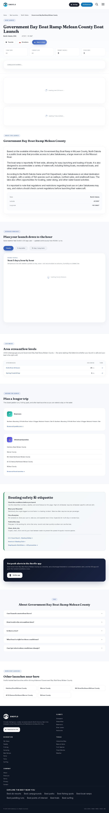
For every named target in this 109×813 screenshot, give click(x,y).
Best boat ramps (84, 793)
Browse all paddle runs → (15, 426)
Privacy (5, 781)
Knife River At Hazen (13, 368)
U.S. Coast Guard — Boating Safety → (20, 538)
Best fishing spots (65, 793)
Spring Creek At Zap (13, 373)
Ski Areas (6, 741)
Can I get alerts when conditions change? (23, 648)
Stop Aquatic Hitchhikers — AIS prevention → (23, 545)
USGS (89, 808)
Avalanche (59, 730)
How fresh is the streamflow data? (20, 622)
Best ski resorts (14, 793)
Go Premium (87, 4)
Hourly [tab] (8, 248)
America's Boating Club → (16, 541)
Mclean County (11, 466)
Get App (75, 4)
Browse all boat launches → (16, 471)
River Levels (60, 727)
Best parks (49, 793)
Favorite (9, 42)
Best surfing (67, 798)
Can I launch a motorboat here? (19, 613)
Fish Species (60, 747)
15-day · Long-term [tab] (38, 248)
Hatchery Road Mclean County (16, 447)
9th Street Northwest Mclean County (18, 457)
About (5, 772)
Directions (24, 42)
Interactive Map (61, 741)
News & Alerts (60, 744)
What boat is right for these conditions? (23, 639)
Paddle (5, 744)
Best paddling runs (15, 798)
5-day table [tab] (21, 248)
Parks (5, 756)
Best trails (54, 798)
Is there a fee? (12, 631)
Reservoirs (59, 724)
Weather (58, 753)
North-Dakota (25, 15)
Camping (6, 750)
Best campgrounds (33, 793)
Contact (5, 784)
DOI (105, 808)
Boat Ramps (7, 753)
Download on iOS (12, 729)
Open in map (39, 42)
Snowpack (59, 718)
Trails (5, 759)
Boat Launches (14, 15)
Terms (5, 778)
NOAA (93, 808)
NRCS (97, 808)
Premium (6, 775)
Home (5, 15)
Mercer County (11, 452)
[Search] (96, 4)
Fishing (5, 747)
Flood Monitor (60, 750)
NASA (101, 808)
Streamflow (59, 721)
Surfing (5, 762)
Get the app (14, 575)
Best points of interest (37, 798)
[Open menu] (103, 5)
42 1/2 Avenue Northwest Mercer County (20, 461)
